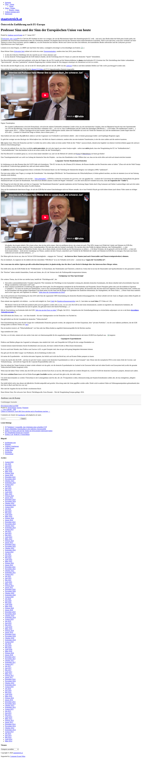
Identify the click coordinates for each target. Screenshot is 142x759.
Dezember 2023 (10, 522)
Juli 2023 (8, 531)
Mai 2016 (8, 692)
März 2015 (8, 718)
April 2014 (8, 739)
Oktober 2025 (9, 481)
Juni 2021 (8, 578)
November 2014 (10, 726)
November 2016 (10, 681)
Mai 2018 (8, 647)
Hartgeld (8, 444)
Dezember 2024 (10, 499)
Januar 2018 (9, 655)
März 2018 (8, 651)
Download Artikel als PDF (9, 406)
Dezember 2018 (10, 634)
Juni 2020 (8, 600)
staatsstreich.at (18, 753)
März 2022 (8, 561)
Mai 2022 (8, 557)
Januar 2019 (9, 632)
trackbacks (21, 415)
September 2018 (10, 640)
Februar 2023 (9, 541)
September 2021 (10, 572)
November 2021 (10, 569)
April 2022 (8, 559)
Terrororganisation (50, 51)
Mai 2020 (8, 602)
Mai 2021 (8, 580)
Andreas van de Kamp (10, 398)
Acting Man (9, 450)
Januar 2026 (9, 475)
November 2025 (10, 479)
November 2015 (10, 703)
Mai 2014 (8, 737)
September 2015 (10, 707)
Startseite (8, 2)
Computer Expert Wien (17, 756)
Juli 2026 (8, 464)
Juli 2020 (8, 599)
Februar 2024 (9, 518)
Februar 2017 (9, 675)
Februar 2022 (9, 563)
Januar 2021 (9, 587)
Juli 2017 (8, 666)
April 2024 (8, 514)
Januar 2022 (9, 565)
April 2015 (8, 717)
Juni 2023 (8, 533)
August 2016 (9, 687)
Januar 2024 (9, 520)
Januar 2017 (9, 677)
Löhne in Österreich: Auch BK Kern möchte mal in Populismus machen (25, 411)
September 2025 (10, 483)
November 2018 (10, 636)
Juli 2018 (8, 644)
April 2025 (8, 492)
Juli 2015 (8, 711)
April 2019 (8, 627)
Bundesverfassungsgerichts (66, 301)
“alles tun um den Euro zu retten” (46, 310)
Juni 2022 (8, 556)
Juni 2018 (8, 645)
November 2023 (10, 524)
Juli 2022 (8, 554)
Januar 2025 (9, 498)
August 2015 (9, 709)
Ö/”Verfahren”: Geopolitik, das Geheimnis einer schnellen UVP (26, 427)
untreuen (69, 66)
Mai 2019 (8, 625)
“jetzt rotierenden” (40, 179)
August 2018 (9, 642)
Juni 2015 (8, 713)
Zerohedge (8, 452)
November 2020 (10, 591)
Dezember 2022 (10, 544)
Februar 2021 (9, 586)
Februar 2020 (9, 608)
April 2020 (8, 604)
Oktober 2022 (9, 548)
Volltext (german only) (12, 12)
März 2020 (8, 606)
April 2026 (8, 469)
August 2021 (9, 574)
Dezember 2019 (10, 612)
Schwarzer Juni (19, 51)
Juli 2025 (8, 486)
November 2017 (10, 659)
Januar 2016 (9, 700)
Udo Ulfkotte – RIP (8, 409)
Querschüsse (9, 454)
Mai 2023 (8, 535)
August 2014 (9, 732)
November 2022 (10, 546)
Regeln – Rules (14, 10)
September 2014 (10, 730)
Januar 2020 (9, 610)
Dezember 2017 (10, 657)
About (11, 6)
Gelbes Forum (9, 448)
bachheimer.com (10, 442)
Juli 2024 (8, 509)
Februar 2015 (9, 720)
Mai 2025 (8, 490)
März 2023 (8, 539)
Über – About (9, 4)
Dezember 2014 (10, 724)
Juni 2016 (8, 690)
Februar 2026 (9, 473)
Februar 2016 (9, 698)
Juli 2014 (8, 733)
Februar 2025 (9, 496)
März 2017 (8, 674)
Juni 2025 (8, 488)
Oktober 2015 (9, 705)
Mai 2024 (8, 512)
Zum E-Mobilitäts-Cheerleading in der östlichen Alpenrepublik (25, 429)
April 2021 (8, 582)
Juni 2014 (8, 735)
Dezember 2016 (10, 679)
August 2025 (9, 484)
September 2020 (10, 595)
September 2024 (10, 505)
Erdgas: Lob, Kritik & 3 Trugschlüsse (17, 434)
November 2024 (10, 501)
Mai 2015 (8, 715)
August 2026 (9, 462)
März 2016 (8, 696)
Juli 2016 (8, 689)
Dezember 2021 (10, 567)
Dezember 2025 (10, 477)
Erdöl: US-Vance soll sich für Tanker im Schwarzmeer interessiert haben (28, 431)
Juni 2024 (8, 511)
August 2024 (9, 507)
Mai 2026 (8, 468)
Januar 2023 (9, 542)
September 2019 (10, 617)
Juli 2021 (8, 576)
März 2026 (8, 471)
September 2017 (10, 662)
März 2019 (8, 629)
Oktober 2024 (9, 503)
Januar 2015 (9, 722)
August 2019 (9, 619)
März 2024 (8, 516)
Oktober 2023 (9, 526)
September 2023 (10, 527)
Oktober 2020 (9, 593)
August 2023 (9, 529)
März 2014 (8, 741)
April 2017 (8, 672)
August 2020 (9, 597)
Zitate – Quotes (10, 8)
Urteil (52, 301)
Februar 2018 (9, 653)
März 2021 (8, 584)
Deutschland (12, 408)
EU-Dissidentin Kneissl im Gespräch (17, 432)
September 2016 (10, 685)
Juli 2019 (8, 621)
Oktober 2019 (9, 615)
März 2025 (8, 494)
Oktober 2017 (9, 660)
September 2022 (10, 550)
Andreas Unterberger (12, 446)
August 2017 (9, 664)
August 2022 (9, 552)
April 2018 (8, 649)
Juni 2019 (8, 623)
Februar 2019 (9, 630)
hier (26, 324)
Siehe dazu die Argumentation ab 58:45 (52, 292)
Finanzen (25, 408)
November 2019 (10, 614)
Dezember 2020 (10, 589)
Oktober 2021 (9, 571)
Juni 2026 (8, 466)
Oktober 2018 (9, 638)
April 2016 (8, 694)
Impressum (8, 14)
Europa (19, 408)
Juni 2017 (8, 668)
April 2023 (8, 537)
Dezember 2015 (10, 702)
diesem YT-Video (37, 69)
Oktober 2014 (9, 728)
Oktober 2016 (9, 683)
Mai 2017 (8, 670)
